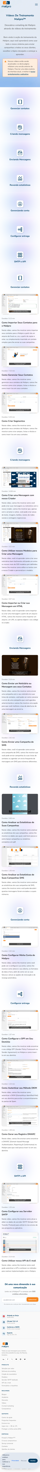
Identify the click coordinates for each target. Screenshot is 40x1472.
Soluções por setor (8, 1368)
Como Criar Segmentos (13, 421)
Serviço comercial (7, 1443)
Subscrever (32, 1299)
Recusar (24, 1460)
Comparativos (6, 1409)
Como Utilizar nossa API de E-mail (19, 1260)
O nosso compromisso (9, 1441)
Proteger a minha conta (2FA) (11, 1429)
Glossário (5, 1400)
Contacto (5, 1446)
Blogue (4, 1394)
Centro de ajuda (7, 1417)
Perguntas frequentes (9, 1420)
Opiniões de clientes (8, 1449)
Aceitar (33, 1460)
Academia (5, 1397)
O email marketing (8, 1406)
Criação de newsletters (9, 1374)
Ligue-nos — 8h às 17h (9, 1426)
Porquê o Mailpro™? (8, 1438)
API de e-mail (6, 1383)
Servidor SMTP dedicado (10, 1380)
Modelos (4, 1377)
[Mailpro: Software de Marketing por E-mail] (6, 4)
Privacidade (15, 1460)
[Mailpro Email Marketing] (5, 1345)
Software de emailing (9, 1371)
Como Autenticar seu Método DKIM (19, 1087)
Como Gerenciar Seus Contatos (17, 374)
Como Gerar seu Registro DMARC (18, 1134)
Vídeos (4, 1403)
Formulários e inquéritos (10, 1386)
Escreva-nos (6, 1423)
